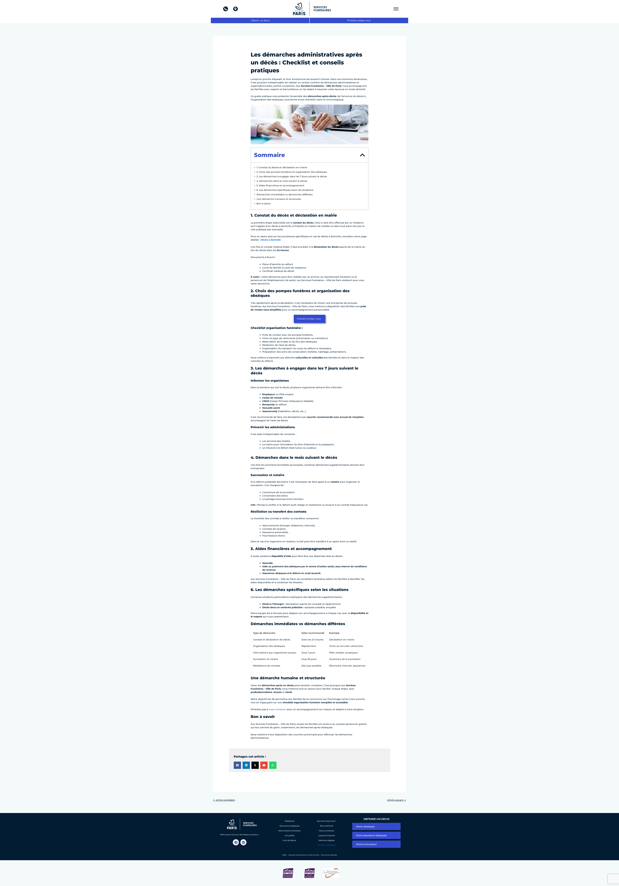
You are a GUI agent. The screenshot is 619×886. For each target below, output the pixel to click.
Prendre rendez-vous (359, 20)
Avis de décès (289, 840)
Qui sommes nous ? (326, 821)
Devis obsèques (365, 826)
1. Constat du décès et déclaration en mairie (281, 167)
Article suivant (396, 800)
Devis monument (366, 844)
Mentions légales (327, 840)
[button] (362, 155)
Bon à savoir (263, 203)
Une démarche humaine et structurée (278, 199)
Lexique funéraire (326, 835)
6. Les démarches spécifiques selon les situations (284, 190)
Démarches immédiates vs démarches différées (284, 194)
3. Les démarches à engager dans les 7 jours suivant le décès (291, 176)
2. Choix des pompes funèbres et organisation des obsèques (291, 171)
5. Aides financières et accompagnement (280, 185)
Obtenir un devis (260, 20)
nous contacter (277, 709)
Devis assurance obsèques (371, 835)
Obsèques (289, 821)
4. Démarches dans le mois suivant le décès (281, 181)
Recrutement (326, 826)
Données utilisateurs (327, 845)
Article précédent (224, 800)
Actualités (289, 835)
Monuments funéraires (289, 830)
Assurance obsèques (290, 826)
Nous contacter (326, 830)
